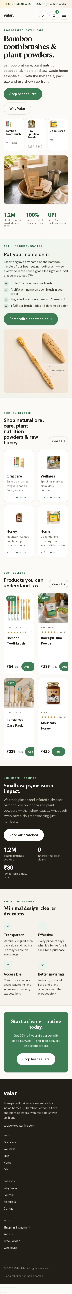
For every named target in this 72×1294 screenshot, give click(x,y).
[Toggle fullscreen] (9, 1287)
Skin (6, 1156)
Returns (9, 1234)
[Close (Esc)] (1, 1287)
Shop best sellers (22, 94)
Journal (9, 1195)
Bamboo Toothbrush (16, 641)
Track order (12, 1241)
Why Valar (17, 108)
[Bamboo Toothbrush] (19, 608)
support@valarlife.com (19, 1126)
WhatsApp (11, 1248)
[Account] (43, 15)
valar (9, 15)
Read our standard (23, 835)
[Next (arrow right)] (5, 1292)
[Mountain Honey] (53, 693)
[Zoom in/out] (13, 1287)
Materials (10, 1202)
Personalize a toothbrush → (31, 319)
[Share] (5, 1287)
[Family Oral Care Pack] (19, 693)
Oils (6, 1169)
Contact (9, 1209)
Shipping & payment (17, 1228)
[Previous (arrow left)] (1, 1292)
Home (8, 1163)
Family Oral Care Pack (15, 723)
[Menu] (64, 15)
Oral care (10, 1142)
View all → (58, 440)
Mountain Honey (48, 725)
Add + (28, 666)
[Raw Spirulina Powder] (53, 608)
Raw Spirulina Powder (51, 641)
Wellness (9, 1149)
